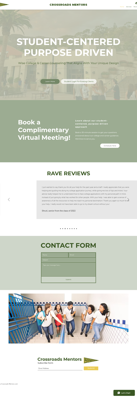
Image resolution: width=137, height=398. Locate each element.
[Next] (128, 199)
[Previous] (9, 199)
